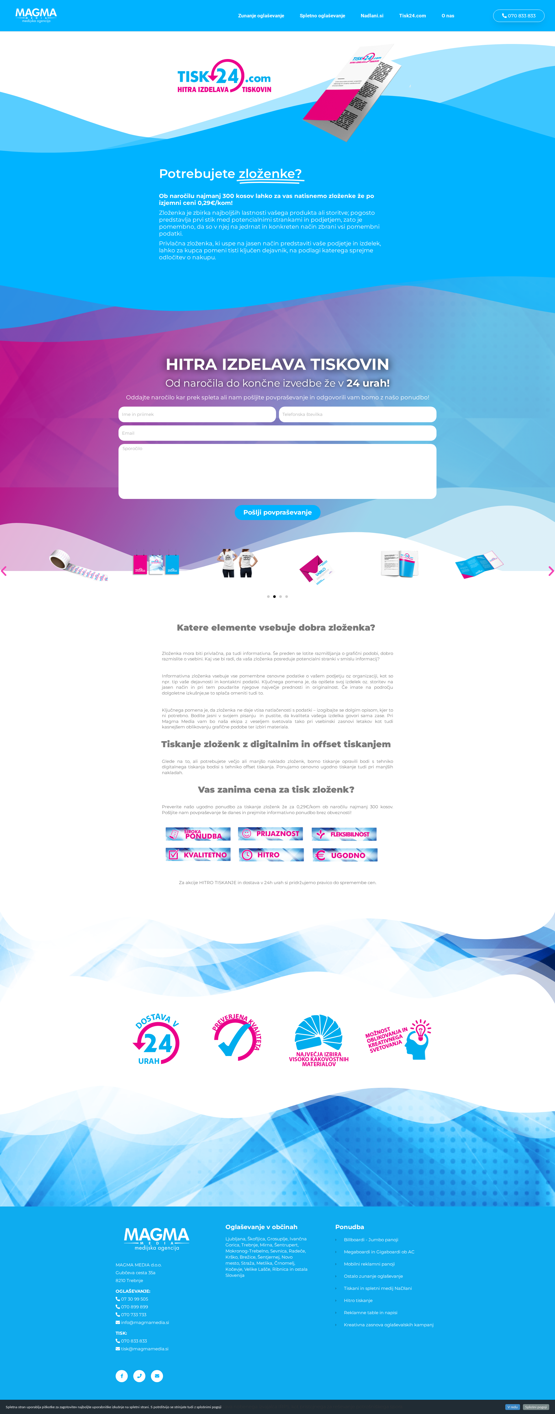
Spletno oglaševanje (322, 16)
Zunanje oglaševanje (261, 16)
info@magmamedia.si (145, 1322)
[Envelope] (157, 1376)
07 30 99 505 (134, 1299)
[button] (268, 596)
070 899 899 (134, 1307)
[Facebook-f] (122, 1376)
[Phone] (139, 1376)
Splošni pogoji (536, 1407)
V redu (513, 1407)
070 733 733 (133, 1314)
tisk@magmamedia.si (145, 1348)
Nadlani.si (372, 16)
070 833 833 (134, 1341)
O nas (448, 16)
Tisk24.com (412, 16)
